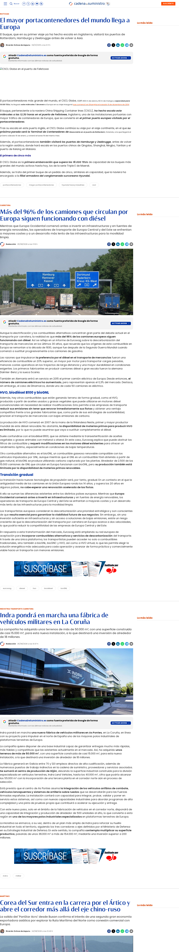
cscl (94, 185)
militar (18, 876)
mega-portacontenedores (41, 185)
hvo (34, 588)
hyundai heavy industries (73, 185)
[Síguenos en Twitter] (28, 3)
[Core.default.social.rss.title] (41, 3)
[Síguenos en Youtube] (37, 3)
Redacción (11, 244)
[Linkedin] (118, 45)
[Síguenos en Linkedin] (32, 3)
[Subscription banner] (66, 579)
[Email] (131, 45)
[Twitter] (113, 45)
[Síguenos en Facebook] (24, 3)
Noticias (4, 14)
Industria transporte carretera (16, 609)
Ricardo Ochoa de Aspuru (18, 45)
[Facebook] (109, 45)
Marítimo (5, 896)
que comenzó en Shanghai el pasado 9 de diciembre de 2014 (101, 104)
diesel (22, 588)
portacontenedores (12, 185)
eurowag (7, 588)
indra (5, 876)
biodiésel (48, 588)
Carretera (5, 205)
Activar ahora (119, 58)
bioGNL (64, 588)
